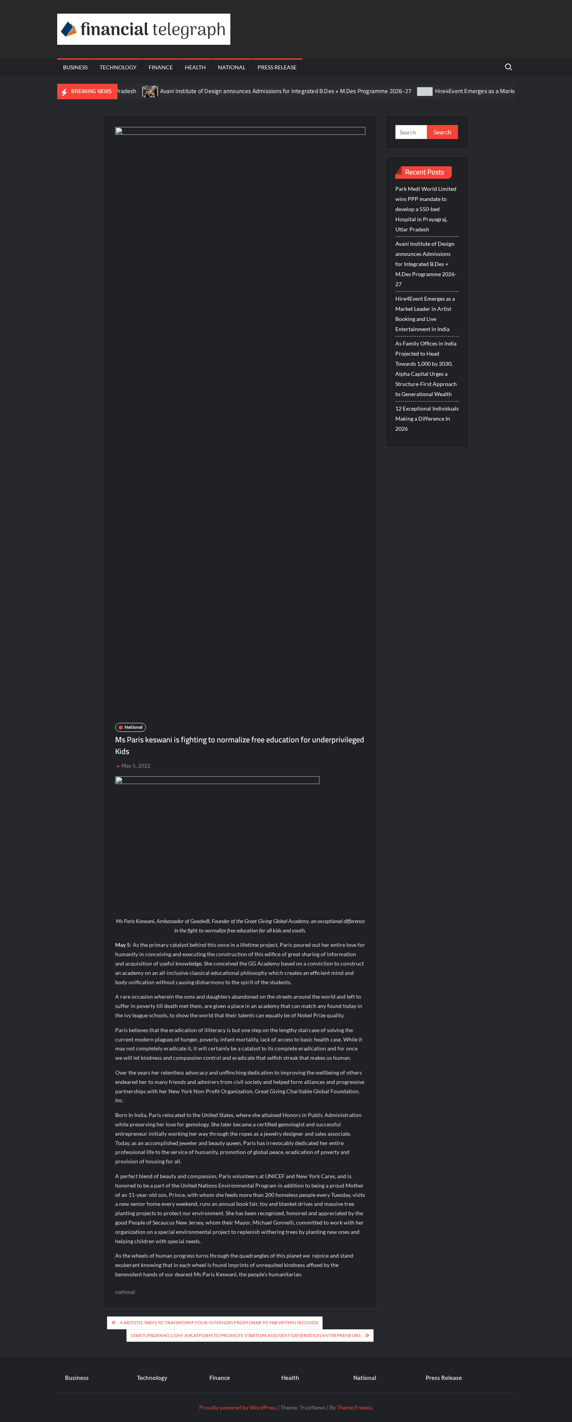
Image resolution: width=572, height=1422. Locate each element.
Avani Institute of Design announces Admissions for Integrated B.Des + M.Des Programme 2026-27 (263, 91)
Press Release (277, 67)
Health (195, 67)
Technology (118, 67)
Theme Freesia (354, 1407)
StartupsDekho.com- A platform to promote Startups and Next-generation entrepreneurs (246, 1335)
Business (75, 67)
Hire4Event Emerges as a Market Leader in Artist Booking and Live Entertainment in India (425, 313)
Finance (161, 67)
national (125, 1291)
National (232, 67)
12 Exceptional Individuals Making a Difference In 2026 (427, 418)
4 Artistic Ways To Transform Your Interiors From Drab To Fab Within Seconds (219, 1322)
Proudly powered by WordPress (238, 1407)
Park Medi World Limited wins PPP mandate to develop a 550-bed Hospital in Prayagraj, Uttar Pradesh (425, 209)
